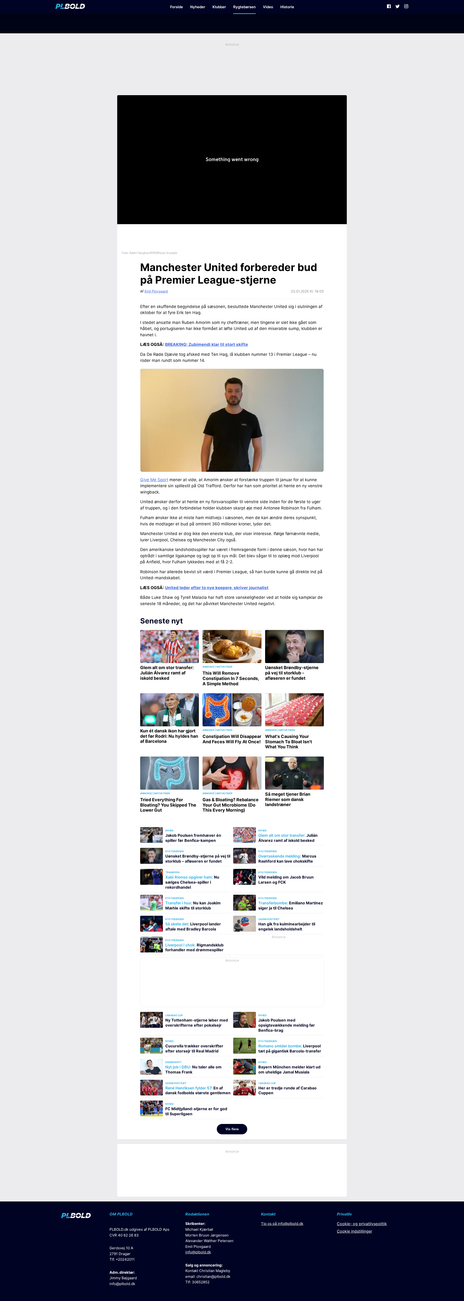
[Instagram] (406, 7)
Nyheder (197, 7)
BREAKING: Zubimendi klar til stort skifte (206, 344)
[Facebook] (388, 7)
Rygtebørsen (244, 7)
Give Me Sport (154, 479)
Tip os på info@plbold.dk (282, 1223)
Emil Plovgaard (156, 291)
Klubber (219, 7)
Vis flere (232, 1129)
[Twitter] (397, 7)
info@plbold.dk (122, 1283)
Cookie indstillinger (354, 1231)
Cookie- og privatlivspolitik (362, 1223)
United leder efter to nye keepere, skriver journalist (216, 587)
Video (268, 7)
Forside (176, 7)
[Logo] (70, 7)
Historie (287, 7)
